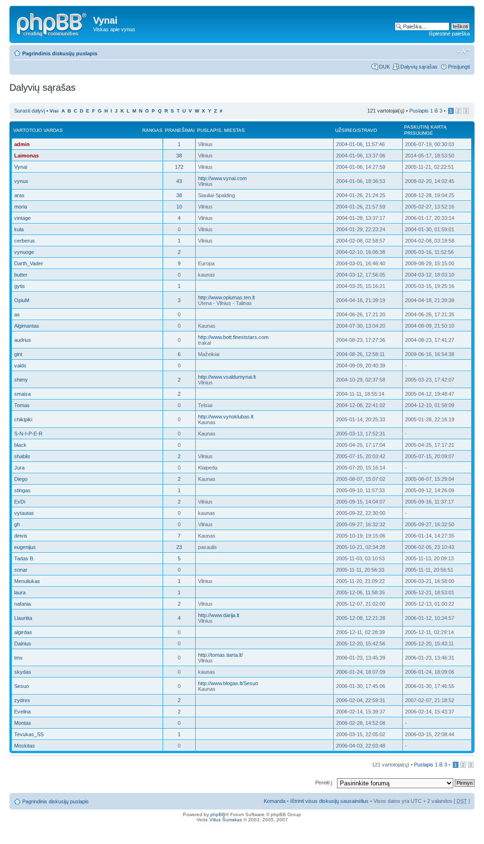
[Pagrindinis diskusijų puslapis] (52, 23)
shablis (22, 456)
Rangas (152, 130)
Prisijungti (459, 67)
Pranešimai (180, 130)
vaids (20, 365)
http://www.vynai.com (222, 178)
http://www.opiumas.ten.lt (226, 297)
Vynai (20, 167)
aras (19, 195)
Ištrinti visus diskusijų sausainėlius (329, 801)
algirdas (23, 632)
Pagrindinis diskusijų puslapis (59, 53)
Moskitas (24, 745)
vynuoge (24, 252)
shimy (21, 380)
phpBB (217, 814)
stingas (22, 490)
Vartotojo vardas (38, 130)
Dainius (22, 643)
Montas (22, 723)
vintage (22, 218)
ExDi (19, 502)
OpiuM (21, 300)
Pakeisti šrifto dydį (463, 51)
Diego (20, 479)
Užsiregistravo (356, 130)
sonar (20, 570)
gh (17, 524)
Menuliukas (27, 581)
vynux (21, 181)
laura (20, 592)
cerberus (24, 241)
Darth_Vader (28, 263)
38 (179, 155)
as (17, 314)
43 (179, 181)
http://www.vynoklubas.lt (225, 416)
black (20, 445)
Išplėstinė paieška (449, 33)
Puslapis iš (425, 110)
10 (179, 206)
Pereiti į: (324, 782)
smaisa (22, 394)
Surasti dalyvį (29, 110)
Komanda (274, 801)
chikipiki (23, 419)
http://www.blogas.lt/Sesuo (228, 683)
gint (18, 354)
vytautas (24, 513)
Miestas (234, 130)
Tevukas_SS (28, 734)
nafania (22, 604)
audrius (22, 340)
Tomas (22, 405)
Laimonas (26, 155)
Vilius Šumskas (225, 819)
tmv (18, 658)
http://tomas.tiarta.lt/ (220, 655)
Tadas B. (24, 558)
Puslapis (209, 130)
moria (20, 206)
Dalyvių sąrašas (419, 67)
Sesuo (21, 686)
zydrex (22, 700)
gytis (19, 286)
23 (179, 547)
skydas (22, 672)
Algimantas (26, 326)
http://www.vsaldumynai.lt (227, 377)
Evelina (22, 711)
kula (19, 229)
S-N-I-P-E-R (28, 433)
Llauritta (23, 618)
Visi (54, 110)
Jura (19, 467)
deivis (20, 536)
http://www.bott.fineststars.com (233, 337)
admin (22, 144)
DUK (384, 67)
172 (179, 167)
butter (20, 275)
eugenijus (25, 547)
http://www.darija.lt (218, 615)
